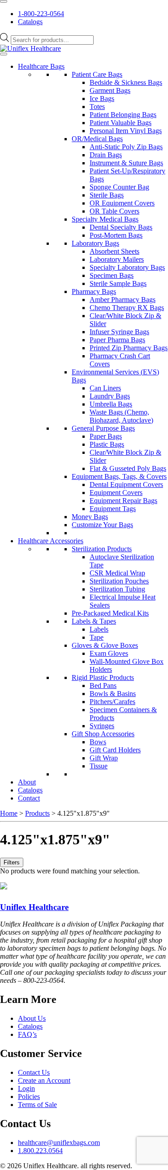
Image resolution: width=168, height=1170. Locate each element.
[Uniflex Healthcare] (30, 48)
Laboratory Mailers (117, 259)
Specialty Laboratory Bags (127, 267)
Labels (99, 629)
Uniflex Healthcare (34, 907)
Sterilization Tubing (117, 589)
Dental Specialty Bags (121, 227)
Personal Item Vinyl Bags (126, 130)
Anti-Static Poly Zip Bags (126, 147)
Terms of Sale (37, 1104)
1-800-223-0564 (41, 13)
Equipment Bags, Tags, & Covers (119, 476)
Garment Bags (110, 90)
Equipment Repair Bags (123, 500)
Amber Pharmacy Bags (122, 299)
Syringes (102, 726)
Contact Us (34, 1072)
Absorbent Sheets (114, 251)
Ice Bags (102, 98)
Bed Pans (103, 685)
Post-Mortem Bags (116, 235)
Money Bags (90, 516)
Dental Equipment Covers (126, 484)
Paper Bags (106, 436)
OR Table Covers (114, 211)
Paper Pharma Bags (117, 340)
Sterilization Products (102, 549)
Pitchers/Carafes (112, 701)
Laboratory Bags (95, 243)
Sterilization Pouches (119, 581)
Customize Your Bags (102, 524)
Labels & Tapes (94, 621)
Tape (96, 637)
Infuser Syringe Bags (119, 331)
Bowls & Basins (113, 693)
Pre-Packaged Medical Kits (110, 613)
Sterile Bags (107, 195)
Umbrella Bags (111, 404)
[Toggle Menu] (3, 1)
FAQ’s (27, 1034)
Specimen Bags (112, 275)
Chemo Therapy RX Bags (127, 307)
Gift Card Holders (115, 750)
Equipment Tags (113, 508)
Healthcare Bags (41, 66)
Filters (12, 862)
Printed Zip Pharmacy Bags (129, 348)
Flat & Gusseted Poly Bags (128, 468)
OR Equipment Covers (122, 203)
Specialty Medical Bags (105, 219)
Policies (29, 1096)
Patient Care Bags (97, 74)
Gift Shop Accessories (103, 734)
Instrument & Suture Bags (126, 163)
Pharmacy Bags (94, 291)
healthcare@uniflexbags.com (59, 1142)
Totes (97, 106)
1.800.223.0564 (40, 1150)
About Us (32, 1018)
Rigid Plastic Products (103, 677)
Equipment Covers (116, 492)
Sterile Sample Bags (118, 283)
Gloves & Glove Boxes (105, 645)
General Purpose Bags (103, 428)
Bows (98, 742)
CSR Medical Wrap (117, 573)
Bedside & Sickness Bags (126, 82)
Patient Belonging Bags (123, 114)
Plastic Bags (107, 444)
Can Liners (105, 388)
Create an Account (44, 1080)
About (27, 782)
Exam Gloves (109, 653)
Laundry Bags (110, 396)
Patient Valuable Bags (120, 122)
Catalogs (30, 21)
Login (26, 1088)
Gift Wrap (104, 758)
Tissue (99, 766)
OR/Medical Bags (97, 139)
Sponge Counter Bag (119, 187)
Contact (29, 798)
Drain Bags (106, 155)
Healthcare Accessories (50, 541)
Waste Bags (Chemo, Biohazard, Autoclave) (121, 416)
